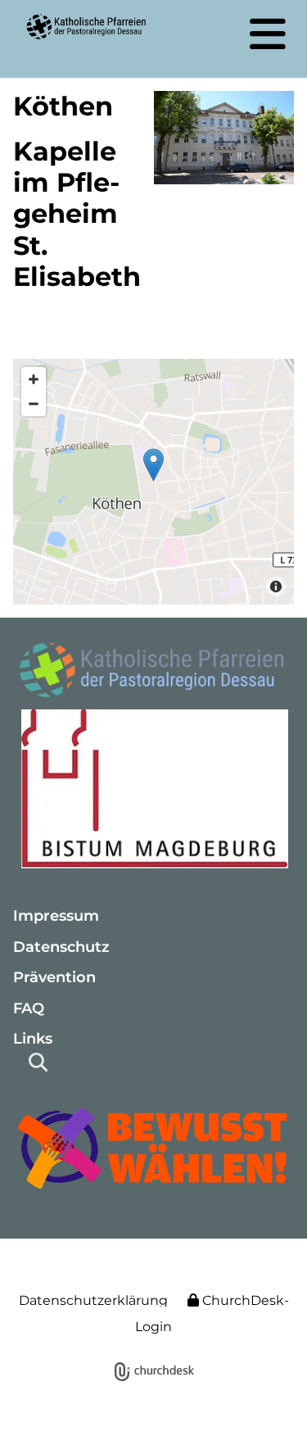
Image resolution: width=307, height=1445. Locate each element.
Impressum (56, 916)
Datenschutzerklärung (93, 1300)
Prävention (54, 977)
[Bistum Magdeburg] (153, 788)
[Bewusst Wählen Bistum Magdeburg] (153, 1147)
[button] (268, 33)
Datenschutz (61, 947)
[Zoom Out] (33, 404)
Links (32, 1039)
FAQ (28, 1008)
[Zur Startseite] (153, 672)
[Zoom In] (33, 379)
